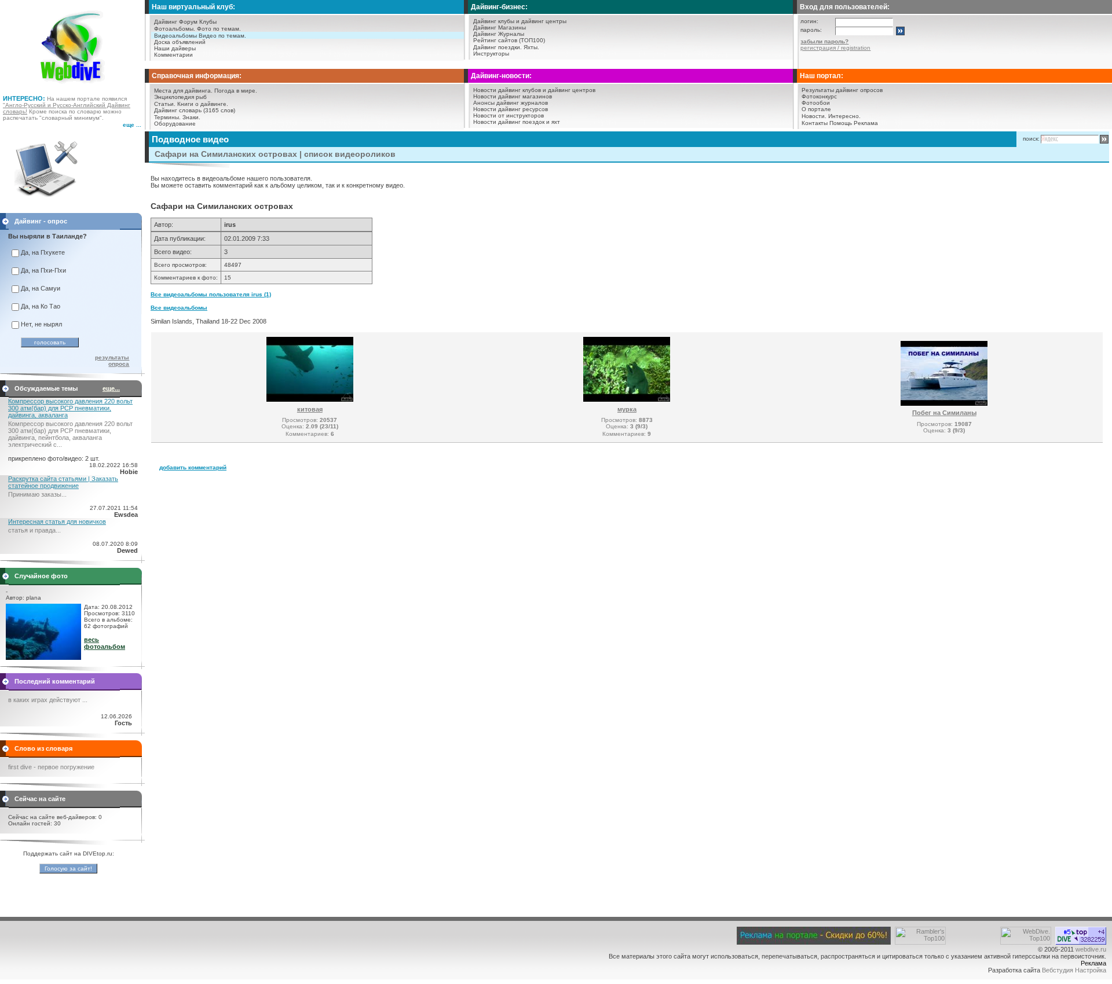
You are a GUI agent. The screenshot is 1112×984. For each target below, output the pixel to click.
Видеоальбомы (175, 35)
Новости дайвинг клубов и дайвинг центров (534, 90)
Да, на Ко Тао (40, 306)
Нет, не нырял (41, 324)
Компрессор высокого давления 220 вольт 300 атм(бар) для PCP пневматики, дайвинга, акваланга (70, 408)
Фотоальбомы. (174, 28)
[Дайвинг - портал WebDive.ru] (73, 86)
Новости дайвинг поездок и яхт (516, 122)
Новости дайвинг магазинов (512, 96)
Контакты (815, 123)
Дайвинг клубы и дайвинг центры (519, 21)
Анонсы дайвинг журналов (510, 103)
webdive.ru (1091, 949)
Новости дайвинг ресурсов (510, 109)
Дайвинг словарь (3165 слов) (194, 110)
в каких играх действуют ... (47, 699)
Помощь (840, 123)
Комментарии (173, 55)
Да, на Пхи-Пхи (43, 270)
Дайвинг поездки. (497, 47)
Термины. (167, 117)
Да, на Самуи (40, 288)
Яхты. (531, 47)
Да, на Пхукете (43, 252)
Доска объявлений (180, 42)
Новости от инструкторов (508, 115)
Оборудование (175, 123)
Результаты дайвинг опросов (842, 90)
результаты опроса (112, 360)
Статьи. (164, 104)
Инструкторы (491, 53)
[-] (43, 657)
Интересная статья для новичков (57, 521)
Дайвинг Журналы (498, 34)
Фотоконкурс (819, 96)
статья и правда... (34, 530)
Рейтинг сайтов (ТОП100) (509, 40)
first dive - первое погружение (51, 766)
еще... (111, 388)
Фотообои (816, 103)
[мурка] (626, 399)
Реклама (866, 123)
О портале (816, 109)
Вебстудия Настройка (1074, 970)
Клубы (208, 22)
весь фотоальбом (104, 643)
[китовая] (309, 399)
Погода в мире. (235, 90)
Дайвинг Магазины (499, 27)
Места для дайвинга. (183, 90)
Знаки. (191, 117)
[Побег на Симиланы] (944, 403)
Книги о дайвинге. (202, 104)
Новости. (814, 116)
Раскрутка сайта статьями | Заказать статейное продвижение (63, 482)
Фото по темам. (219, 28)
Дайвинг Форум (175, 22)
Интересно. (844, 116)
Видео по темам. (222, 35)
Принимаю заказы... (37, 494)
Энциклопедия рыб (180, 97)
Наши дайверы (175, 48)
